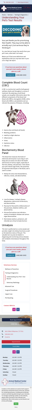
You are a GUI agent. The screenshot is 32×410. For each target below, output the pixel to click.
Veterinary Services (10, 265)
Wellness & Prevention (12, 269)
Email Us (7, 337)
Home (4, 15)
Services (10, 15)
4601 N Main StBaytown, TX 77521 (14, 331)
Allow (16, 404)
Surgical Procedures (11, 290)
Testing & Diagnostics (21, 15)
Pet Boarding (9, 298)
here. (10, 401)
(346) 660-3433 (21, 75)
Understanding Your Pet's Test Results (16, 278)
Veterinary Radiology (13, 282)
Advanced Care (9, 286)
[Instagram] (14, 309)
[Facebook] (18, 309)
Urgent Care (8, 294)
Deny (16, 407)
